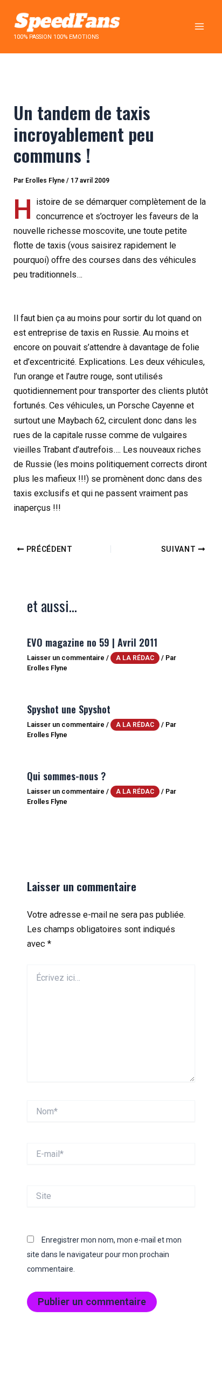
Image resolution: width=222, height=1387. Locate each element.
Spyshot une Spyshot (68, 709)
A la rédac (135, 658)
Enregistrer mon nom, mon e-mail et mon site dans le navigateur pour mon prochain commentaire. (104, 1254)
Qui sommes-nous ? (66, 775)
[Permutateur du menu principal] (199, 27)
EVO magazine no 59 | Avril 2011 (92, 642)
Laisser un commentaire (66, 658)
